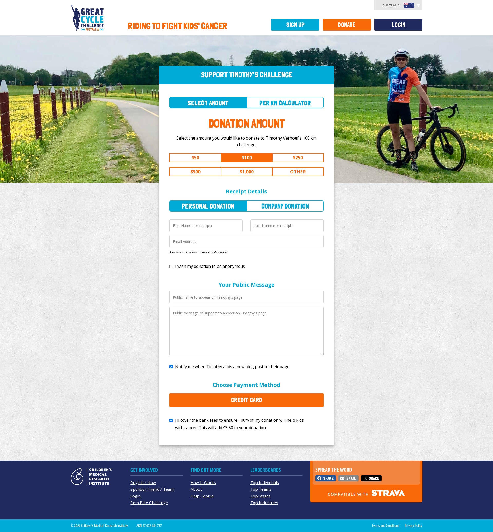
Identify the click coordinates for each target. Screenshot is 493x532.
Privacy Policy (413, 525)
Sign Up (295, 24)
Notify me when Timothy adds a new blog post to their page (232, 366)
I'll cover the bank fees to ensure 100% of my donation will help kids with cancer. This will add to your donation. (239, 423)
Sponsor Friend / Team (152, 489)
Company (285, 206)
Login (398, 24)
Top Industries (264, 502)
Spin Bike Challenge (149, 502)
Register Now (143, 482)
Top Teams (260, 489)
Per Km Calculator (285, 103)
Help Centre (202, 495)
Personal (208, 206)
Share (328, 478)
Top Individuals (264, 482)
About (196, 489)
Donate (347, 24)
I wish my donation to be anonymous (210, 266)
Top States (260, 495)
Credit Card (246, 400)
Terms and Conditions (385, 525)
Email (351, 478)
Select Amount (208, 103)
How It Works (203, 482)
